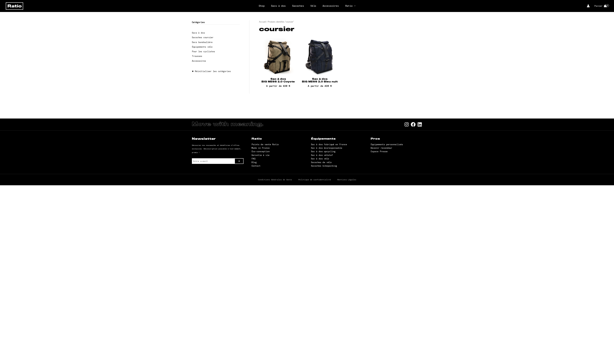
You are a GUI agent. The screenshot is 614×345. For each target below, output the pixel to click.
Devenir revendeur (381, 148)
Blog (254, 162)
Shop (262, 5)
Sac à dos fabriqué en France (329, 144)
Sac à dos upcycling (323, 151)
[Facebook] (413, 124)
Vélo (313, 5)
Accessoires (331, 5)
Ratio (349, 5)
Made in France (261, 148)
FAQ (254, 158)
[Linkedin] (419, 124)
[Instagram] (406, 124)
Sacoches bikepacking (324, 166)
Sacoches (298, 5)
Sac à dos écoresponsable (326, 148)
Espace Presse (379, 151)
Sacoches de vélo (321, 162)
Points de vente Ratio (265, 144)
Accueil (262, 22)
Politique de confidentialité (314, 179)
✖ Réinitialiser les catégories (211, 71)
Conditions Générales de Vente (275, 179)
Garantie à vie (260, 155)
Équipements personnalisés (387, 144)
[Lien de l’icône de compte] (588, 5)
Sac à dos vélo (320, 158)
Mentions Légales (346, 179)
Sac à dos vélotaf (322, 155)
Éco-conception (261, 151)
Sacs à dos (278, 5)
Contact (256, 166)
